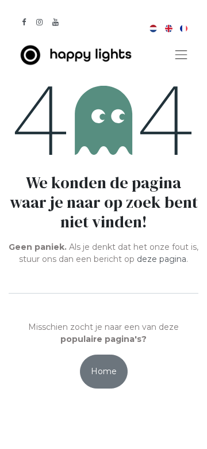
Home (104, 371)
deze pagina (161, 259)
